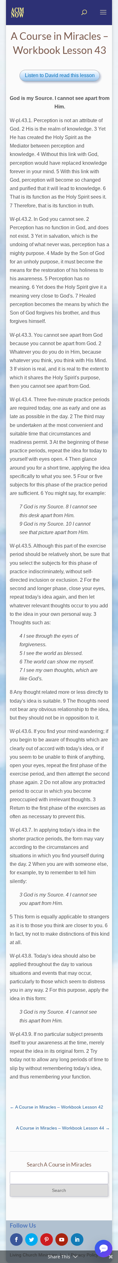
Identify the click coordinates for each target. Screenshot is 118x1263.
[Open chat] (103, 1248)
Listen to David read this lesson (60, 75)
